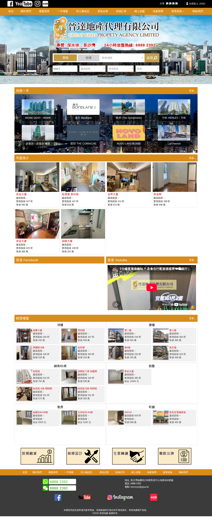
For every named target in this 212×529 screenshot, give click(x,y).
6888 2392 (136, 483)
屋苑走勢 (102, 11)
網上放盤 (139, 11)
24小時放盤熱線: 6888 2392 (126, 45)
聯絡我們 (197, 11)
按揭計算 (121, 11)
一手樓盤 (62, 11)
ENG (202, 3)
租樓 (89, 57)
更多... (192, 90)
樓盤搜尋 (44, 11)
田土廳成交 (82, 11)
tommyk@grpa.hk (140, 486)
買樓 (65, 57)
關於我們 (26, 11)
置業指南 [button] (177, 11)
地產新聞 (158, 11)
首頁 (11, 11)
